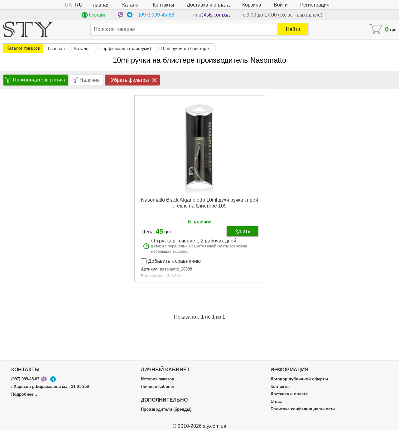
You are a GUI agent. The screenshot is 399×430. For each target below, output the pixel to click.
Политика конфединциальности (303, 409)
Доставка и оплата (208, 4)
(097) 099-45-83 (156, 14)
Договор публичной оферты (299, 379)
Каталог (131, 4)
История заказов (157, 379)
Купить (242, 231)
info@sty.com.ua (211, 14)
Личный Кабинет (158, 386)
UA (68, 4)
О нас (276, 401)
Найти (293, 29)
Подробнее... (24, 394)
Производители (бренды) (166, 409)
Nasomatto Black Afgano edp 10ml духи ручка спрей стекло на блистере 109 (199, 202)
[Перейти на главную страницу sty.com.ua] (28, 29)
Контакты (163, 4)
